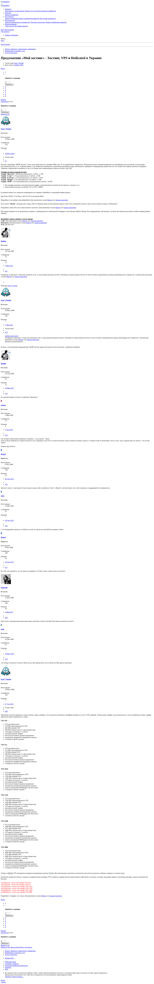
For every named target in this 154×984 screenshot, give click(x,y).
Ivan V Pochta (19, 63)
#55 (6, 484)
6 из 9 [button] (11, 101)
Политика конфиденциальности (16, 965)
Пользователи (10, 20)
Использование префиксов (46, 11)
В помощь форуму (21, 26)
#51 (6, 271)
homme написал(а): (11, 336)
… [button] (6, 74)
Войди (49, 200)
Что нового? (9, 17)
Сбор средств (10, 26)
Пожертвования (10, 24)
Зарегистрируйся (62, 200)
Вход (2, 41)
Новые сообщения (11, 15)
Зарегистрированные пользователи (17, 22)
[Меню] (2, 4)
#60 (6, 711)
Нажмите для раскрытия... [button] (14, 341)
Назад (3, 68)
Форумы (8, 13)
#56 (6, 526)
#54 (6, 435)
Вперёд (3, 100)
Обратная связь (10, 962)
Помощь (8, 967)
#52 (6, 332)
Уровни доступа (30, 11)
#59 (6, 659)
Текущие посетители (38, 22)
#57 (6, 567)
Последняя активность (48, 18)
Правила (8, 9)
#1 (6, 161)
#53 (6, 393)
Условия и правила (12, 964)
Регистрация (5, 44)
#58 (6, 618)
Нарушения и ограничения (14, 11)
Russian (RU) (9, 958)
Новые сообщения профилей (29, 18)
